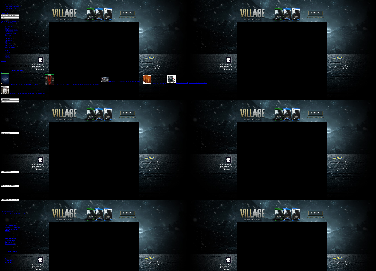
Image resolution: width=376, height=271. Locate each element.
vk (5, 54)
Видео (7, 28)
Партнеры (8, 35)
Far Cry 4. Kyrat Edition (159, 83)
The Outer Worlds (10, 5)
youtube (7, 57)
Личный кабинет (11, 238)
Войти (3, 21)
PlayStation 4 (9, 38)
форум (7, 50)
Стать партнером (11, 251)
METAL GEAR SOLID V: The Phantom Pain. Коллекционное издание (77, 84)
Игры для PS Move (7, 213)
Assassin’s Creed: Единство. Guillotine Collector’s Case (27, 94)
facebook (7, 52)
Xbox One (8, 43)
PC (6, 42)
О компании (9, 259)
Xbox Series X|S (10, 45)
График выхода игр (11, 30)
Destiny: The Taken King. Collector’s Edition (24, 84)
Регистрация (9, 21)
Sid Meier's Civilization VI (13, 7)
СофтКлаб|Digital (10, 33)
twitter (7, 56)
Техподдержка (9, 31)
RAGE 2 (7, 10)
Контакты (8, 261)
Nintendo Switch (10, 47)
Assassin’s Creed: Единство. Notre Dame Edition (191, 83)
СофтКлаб (4, 13)
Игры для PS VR (19, 213)
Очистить (10, 211)
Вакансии (8, 262)
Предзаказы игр (10, 244)
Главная (3, 61)
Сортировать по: (6, 70)
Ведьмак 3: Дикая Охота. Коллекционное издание (126, 81)
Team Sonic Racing (11, 8)
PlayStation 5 (9, 40)
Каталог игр (9, 26)
